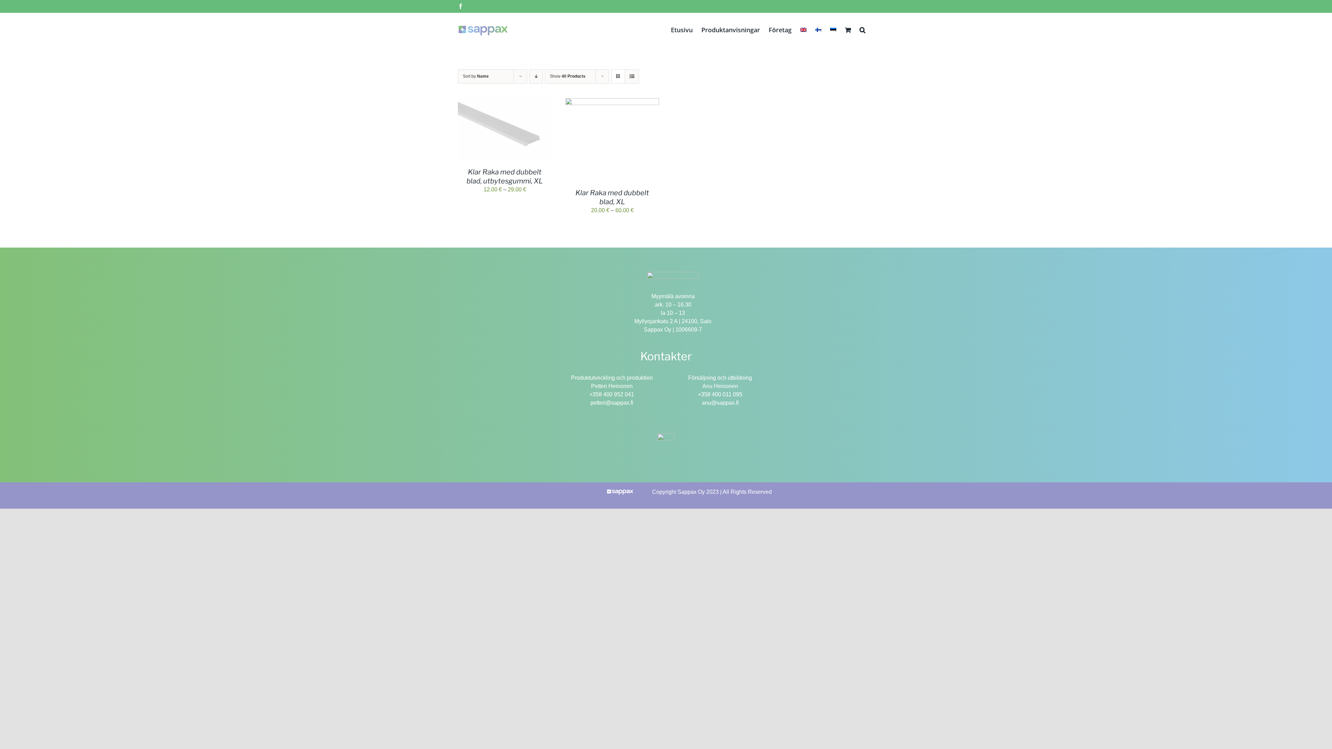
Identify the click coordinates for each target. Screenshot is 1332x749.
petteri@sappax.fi (611, 403)
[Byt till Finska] (818, 29)
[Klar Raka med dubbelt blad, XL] (612, 102)
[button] (862, 29)
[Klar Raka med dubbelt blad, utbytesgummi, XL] (505, 102)
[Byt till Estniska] (833, 29)
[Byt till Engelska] (803, 29)
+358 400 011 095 (720, 394)
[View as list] (632, 76)
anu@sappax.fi (720, 403)
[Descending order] (536, 76)
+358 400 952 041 (611, 394)
